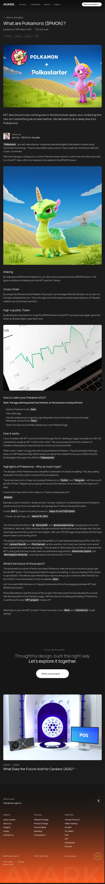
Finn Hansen (38, 544)
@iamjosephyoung (63, 525)
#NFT (14, 511)
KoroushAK (42, 525)
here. (55, 579)
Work (66, 610)
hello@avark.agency (12, 803)
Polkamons (10, 144)
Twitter (64, 480)
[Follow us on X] (98, 800)
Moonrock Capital (81, 551)
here (33, 409)
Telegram (79, 480)
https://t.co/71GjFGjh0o (62, 511)
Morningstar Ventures (15, 554)
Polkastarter (47, 457)
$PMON (8, 497)
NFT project (32, 599)
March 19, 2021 (40, 516)
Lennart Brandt (18, 544)
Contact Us (82, 610)
